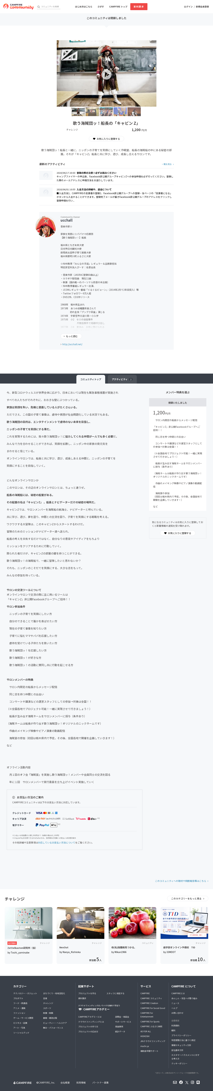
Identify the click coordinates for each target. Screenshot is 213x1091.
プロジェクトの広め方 (88, 1031)
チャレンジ (48, 1003)
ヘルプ (174, 1008)
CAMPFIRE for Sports (149, 1021)
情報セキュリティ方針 (181, 1045)
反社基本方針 (177, 1050)
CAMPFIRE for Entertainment (146, 1014)
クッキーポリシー (179, 1063)
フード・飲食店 (20, 1003)
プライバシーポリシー (181, 1035)
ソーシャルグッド (21, 1032)
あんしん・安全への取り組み (184, 998)
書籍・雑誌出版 (50, 1017)
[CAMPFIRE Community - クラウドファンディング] (18, 6)
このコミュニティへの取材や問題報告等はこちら (180, 881)
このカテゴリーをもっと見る (186, 898)
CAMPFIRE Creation (149, 1003)
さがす (101, 6)
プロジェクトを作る (87, 993)
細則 (173, 1030)
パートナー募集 (100, 1082)
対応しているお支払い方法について (56, 842)
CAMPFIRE (145, 993)
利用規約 (175, 1025)
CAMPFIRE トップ (118, 6)
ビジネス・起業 (20, 1022)
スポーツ (47, 1008)
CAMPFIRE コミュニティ (151, 998)
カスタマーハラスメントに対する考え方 (185, 1056)
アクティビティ (121, 379)
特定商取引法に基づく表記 (183, 1040)
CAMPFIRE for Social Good (152, 1008)
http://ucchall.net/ (72, 344)
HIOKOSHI (144, 1036)
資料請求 (139, 6)
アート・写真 (19, 1027)
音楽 (45, 998)
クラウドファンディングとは (91, 1021)
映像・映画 (48, 1012)
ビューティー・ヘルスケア (55, 1022)
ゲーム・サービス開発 (23, 1017)
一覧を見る (167, 164)
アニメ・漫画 (19, 1008)
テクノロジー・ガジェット (25, 993)
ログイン (188, 6)
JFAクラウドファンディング (152, 1041)
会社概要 (65, 1082)
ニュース (175, 1003)
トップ (90, 379)
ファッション (19, 1012)
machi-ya (144, 1046)
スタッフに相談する (115, 993)
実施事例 (119, 1026)
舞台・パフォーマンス (53, 1027)
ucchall (67, 220)
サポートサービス (123, 1021)
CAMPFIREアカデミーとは (90, 1016)
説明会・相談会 (122, 1016)
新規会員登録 (202, 6)
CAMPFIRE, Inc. (46, 1082)
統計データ (120, 1031)
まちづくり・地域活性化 (54, 993)
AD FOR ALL (145, 1031)
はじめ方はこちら (83, 6)
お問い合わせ (177, 1012)
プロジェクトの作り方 (88, 1026)
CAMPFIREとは (178, 993)
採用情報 (81, 1082)
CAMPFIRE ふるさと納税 (151, 1026)
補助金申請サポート (149, 1050)
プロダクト (18, 998)
